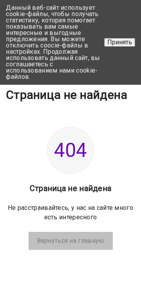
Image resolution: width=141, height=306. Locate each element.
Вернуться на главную (71, 240)
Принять (119, 42)
